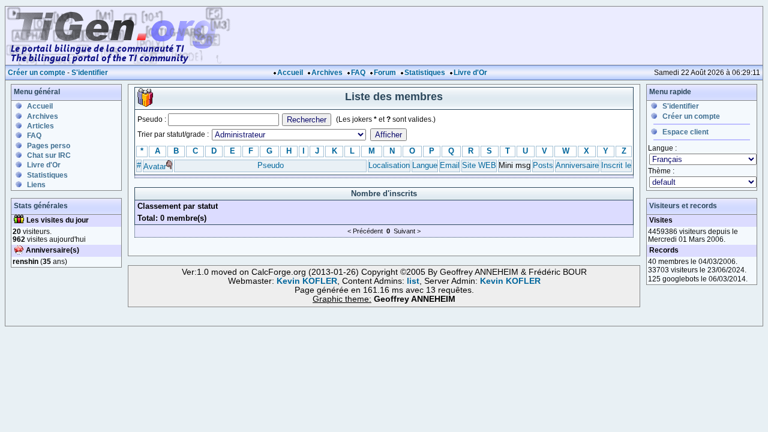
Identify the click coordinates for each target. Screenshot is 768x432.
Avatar (154, 166)
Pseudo (270, 165)
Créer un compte (36, 72)
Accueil (290, 72)
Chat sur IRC (49, 155)
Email (450, 165)
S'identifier (89, 72)
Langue (424, 165)
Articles (40, 126)
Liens (36, 185)
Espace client (685, 132)
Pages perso (48, 146)
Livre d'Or (470, 72)
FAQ (358, 72)
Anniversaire (577, 165)
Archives (327, 72)
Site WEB (479, 165)
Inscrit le (616, 165)
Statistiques (424, 72)
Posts (543, 165)
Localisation (389, 165)
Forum (385, 72)
